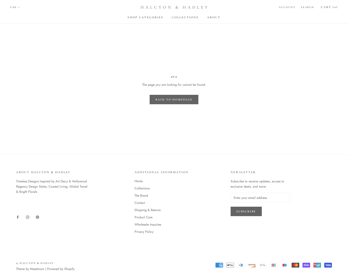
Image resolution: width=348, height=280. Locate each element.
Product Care (143, 217)
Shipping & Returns (148, 210)
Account (287, 7)
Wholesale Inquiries (148, 224)
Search (307, 7)
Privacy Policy (144, 231)
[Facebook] (17, 217)
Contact (140, 202)
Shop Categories (145, 17)
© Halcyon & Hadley (35, 263)
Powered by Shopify (61, 269)
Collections (185, 17)
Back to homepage (174, 99)
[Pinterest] (37, 217)
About (214, 17)
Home (139, 181)
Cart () (329, 7)
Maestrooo (37, 269)
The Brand (141, 195)
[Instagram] (27, 217)
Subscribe (246, 211)
